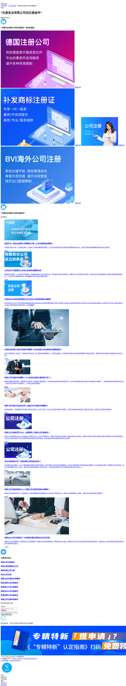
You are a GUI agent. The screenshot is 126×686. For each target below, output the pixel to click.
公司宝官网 (12, 6)
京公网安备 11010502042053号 (10, 660)
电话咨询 (4, 685)
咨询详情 (4, 4)
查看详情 (78, 87)
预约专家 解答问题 (6, 614)
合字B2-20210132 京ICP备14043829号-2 (24, 658)
